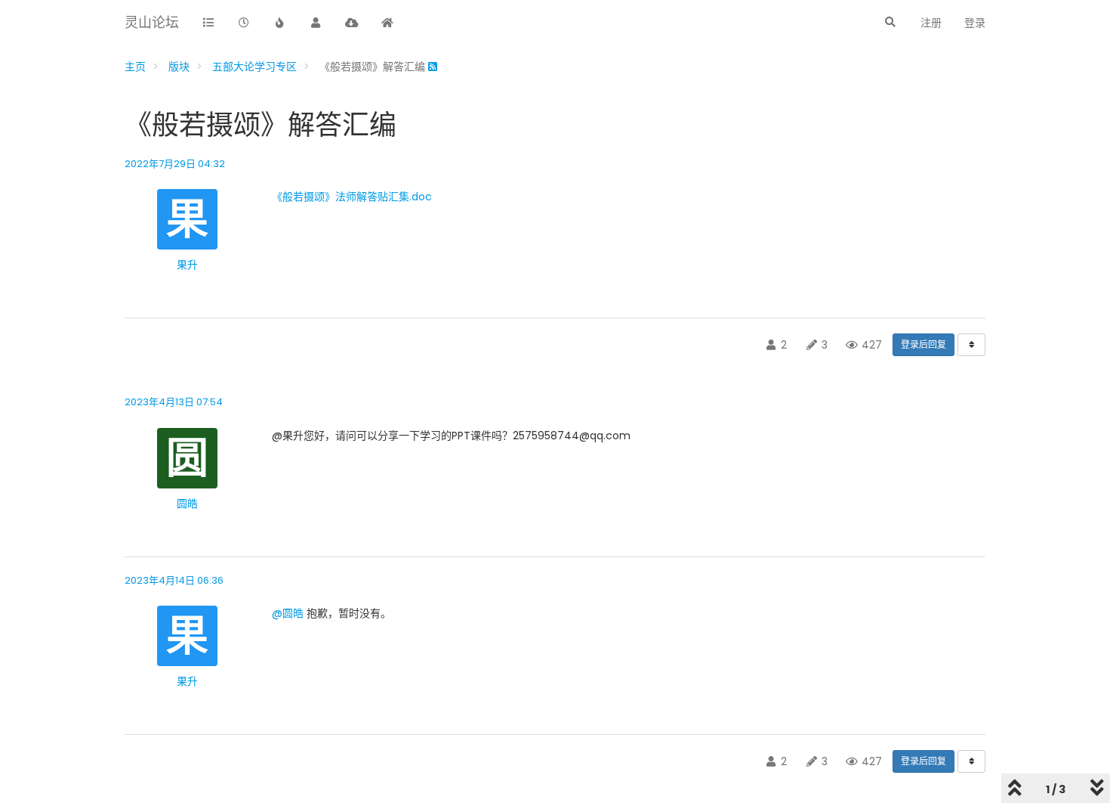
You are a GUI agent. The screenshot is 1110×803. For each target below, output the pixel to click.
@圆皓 (288, 613)
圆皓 (187, 503)
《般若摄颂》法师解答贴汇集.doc (352, 196)
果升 (187, 264)
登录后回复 (923, 344)
